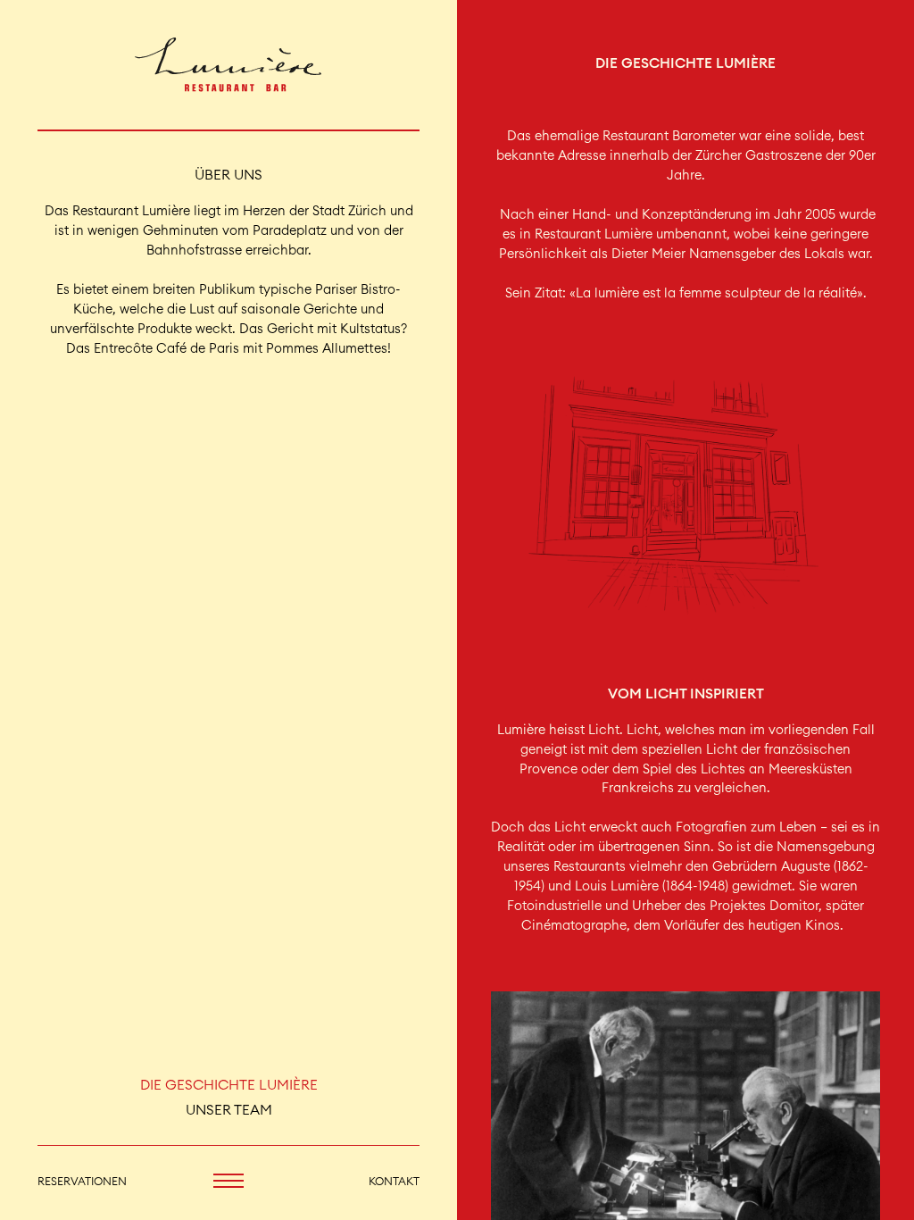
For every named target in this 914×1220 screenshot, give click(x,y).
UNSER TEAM (229, 1110)
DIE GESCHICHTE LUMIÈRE (229, 1085)
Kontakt (394, 1181)
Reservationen (82, 1181)
